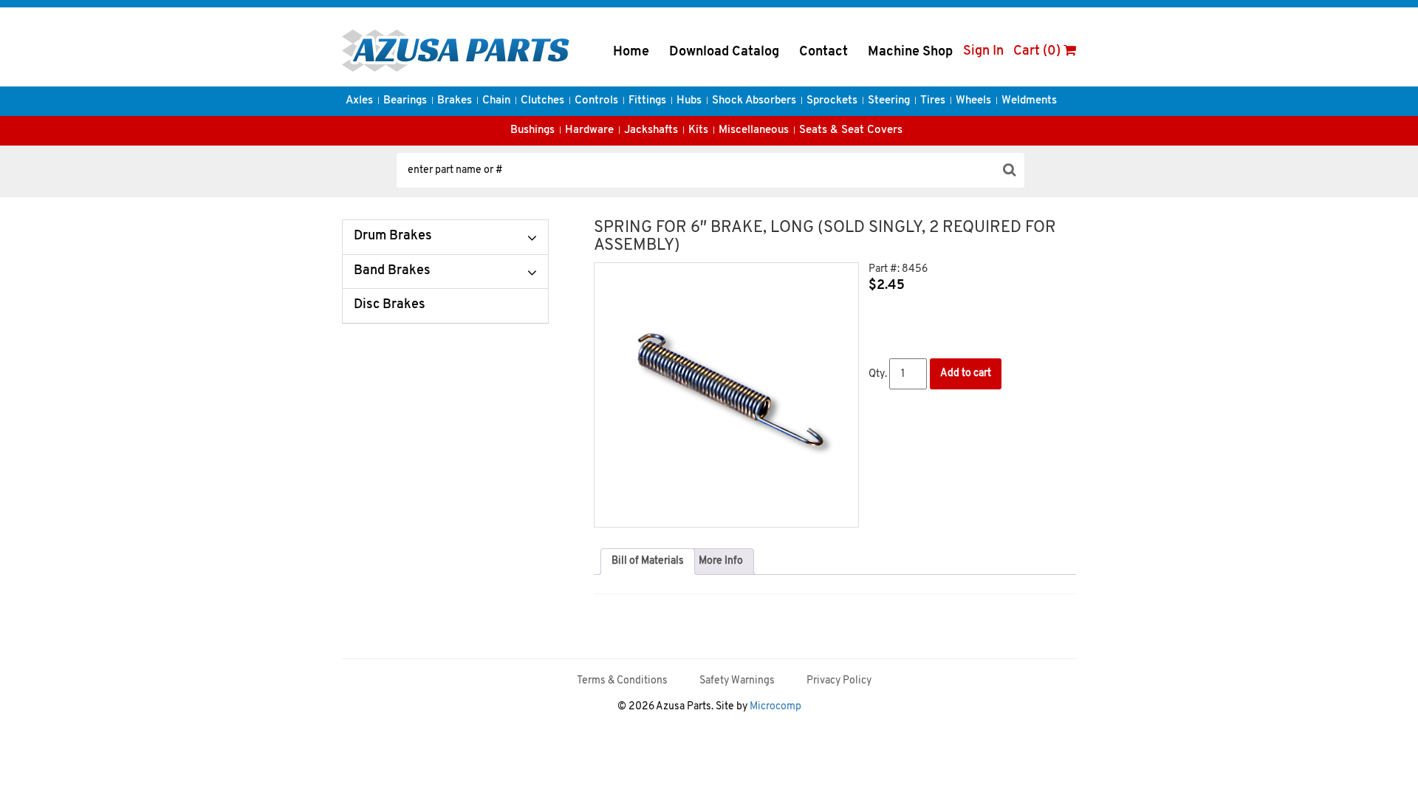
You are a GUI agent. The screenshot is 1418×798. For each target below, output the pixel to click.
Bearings (405, 100)
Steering (889, 100)
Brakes (454, 100)
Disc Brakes (389, 305)
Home (631, 52)
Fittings (647, 100)
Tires (932, 100)
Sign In (983, 51)
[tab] (647, 561)
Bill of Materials (648, 561)
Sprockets (831, 100)
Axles (359, 100)
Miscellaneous (754, 130)
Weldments (1029, 100)
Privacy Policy (838, 680)
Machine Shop (910, 52)
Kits (698, 130)
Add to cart (965, 373)
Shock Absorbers (754, 100)
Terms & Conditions (622, 680)
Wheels (973, 100)
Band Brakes (392, 271)
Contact (823, 52)
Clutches (542, 100)
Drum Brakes (393, 236)
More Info (721, 561)
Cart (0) (1038, 51)
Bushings (532, 130)
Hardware (589, 130)
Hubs (689, 100)
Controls (596, 100)
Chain (496, 100)
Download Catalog (724, 52)
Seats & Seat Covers (850, 130)
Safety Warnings (737, 680)
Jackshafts (651, 130)
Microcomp (775, 706)
